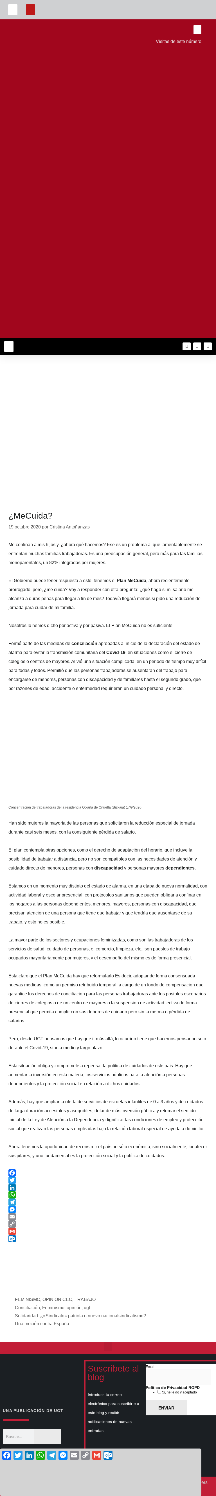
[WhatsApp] (108, 1194)
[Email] (108, 1216)
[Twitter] (197, 346)
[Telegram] (108, 1202)
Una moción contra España (42, 1323)
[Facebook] (108, 1173)
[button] (12, 9)
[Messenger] (108, 1209)
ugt (87, 1307)
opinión (74, 1307)
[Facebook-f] (187, 346)
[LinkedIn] (108, 1187)
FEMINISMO (27, 1299)
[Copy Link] (108, 1224)
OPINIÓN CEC (57, 1299)
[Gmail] (108, 1231)
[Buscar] (47, 1436)
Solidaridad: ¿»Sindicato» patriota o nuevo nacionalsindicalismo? (80, 1315)
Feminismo (53, 1307)
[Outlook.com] (108, 1238)
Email (150, 1367)
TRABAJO (85, 1299)
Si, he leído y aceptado (179, 1392)
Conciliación (27, 1307)
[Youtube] (208, 346)
